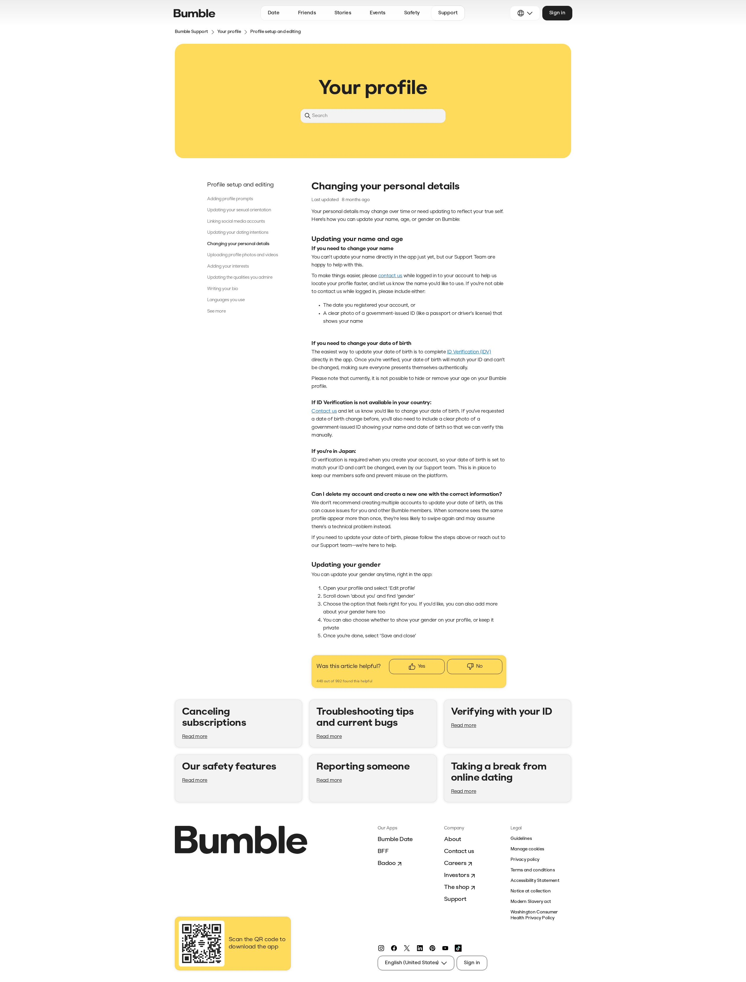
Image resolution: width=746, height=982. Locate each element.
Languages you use (226, 300)
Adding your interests (228, 266)
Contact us (459, 851)
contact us (390, 275)
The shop (456, 887)
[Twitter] (406, 948)
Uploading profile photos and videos (242, 255)
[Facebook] (393, 948)
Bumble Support (191, 32)
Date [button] (273, 13)
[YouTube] (445, 948)
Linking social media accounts (236, 221)
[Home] (194, 13)
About (452, 840)
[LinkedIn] (419, 948)
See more (216, 311)
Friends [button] (307, 13)
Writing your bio (222, 289)
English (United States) (412, 962)
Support (455, 899)
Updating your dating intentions (237, 233)
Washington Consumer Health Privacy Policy (534, 915)
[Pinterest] (432, 948)
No (479, 666)
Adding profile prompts (230, 199)
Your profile (229, 32)
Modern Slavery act (531, 902)
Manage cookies (527, 849)
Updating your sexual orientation (239, 210)
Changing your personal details (238, 244)
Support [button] (448, 13)
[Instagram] (381, 948)
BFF (383, 851)
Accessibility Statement (535, 881)
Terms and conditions (533, 870)
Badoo (387, 863)
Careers (455, 863)
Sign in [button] (557, 13)
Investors (456, 875)
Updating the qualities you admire (239, 277)
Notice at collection (531, 891)
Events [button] (378, 13)
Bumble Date (395, 840)
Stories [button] (343, 13)
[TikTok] (458, 948)
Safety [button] (412, 13)
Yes (421, 666)
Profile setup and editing (275, 32)
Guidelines (521, 839)
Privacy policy (525, 860)
